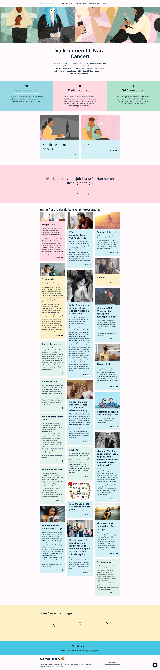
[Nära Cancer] (47, 4)
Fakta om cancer (94, 3)
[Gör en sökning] (115, 3)
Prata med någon (81, 3)
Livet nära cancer (67, 3)
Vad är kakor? (60, 666)
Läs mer (71, 155)
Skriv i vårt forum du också (79, 194)
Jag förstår (112, 663)
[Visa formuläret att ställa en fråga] (155, 665)
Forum (105, 3)
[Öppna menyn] (119, 3)
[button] (12, 184)
